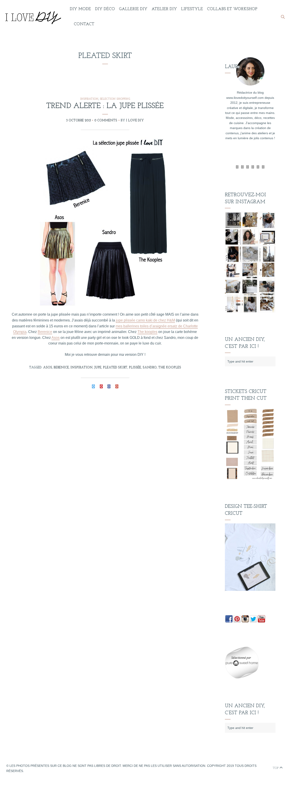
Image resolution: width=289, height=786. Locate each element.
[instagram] (263, 167)
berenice (61, 367)
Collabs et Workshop (232, 9)
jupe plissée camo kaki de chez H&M (145, 320)
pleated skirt (115, 367)
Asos (55, 338)
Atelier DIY (164, 9)
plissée (135, 367)
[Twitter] (237, 167)
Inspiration (89, 99)
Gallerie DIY (133, 9)
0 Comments (105, 120)
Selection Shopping (115, 99)
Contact (84, 24)
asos (47, 367)
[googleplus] (247, 167)
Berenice (45, 332)
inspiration (81, 367)
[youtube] (253, 167)
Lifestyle (192, 9)
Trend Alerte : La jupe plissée (105, 106)
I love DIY (135, 120)
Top (276, 768)
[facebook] (242, 167)
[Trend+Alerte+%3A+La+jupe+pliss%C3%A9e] (93, 387)
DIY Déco (105, 9)
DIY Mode (80, 9)
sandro (150, 367)
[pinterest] (258, 167)
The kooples (147, 332)
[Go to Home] (32, 17)
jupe (97, 367)
